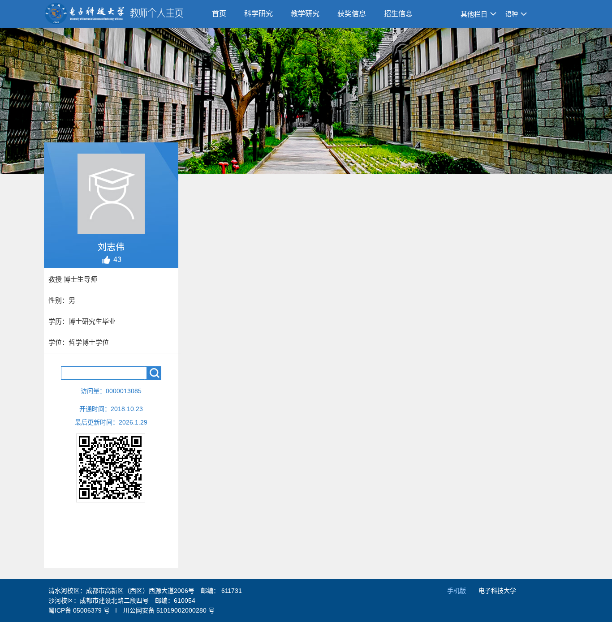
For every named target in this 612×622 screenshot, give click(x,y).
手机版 (456, 590)
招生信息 (398, 13)
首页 (219, 13)
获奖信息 (351, 13)
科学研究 (258, 13)
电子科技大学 (497, 590)
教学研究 (305, 13)
